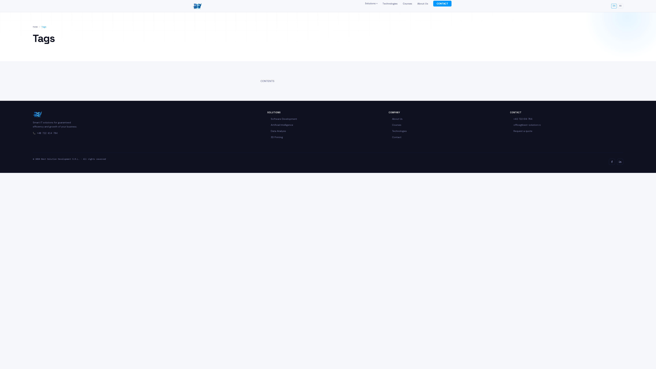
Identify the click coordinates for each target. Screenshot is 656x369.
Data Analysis (278, 131)
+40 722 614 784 (47, 133)
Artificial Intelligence (282, 124)
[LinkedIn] (620, 162)
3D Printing (277, 137)
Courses (407, 3)
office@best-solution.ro (527, 124)
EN (614, 6)
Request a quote (523, 131)
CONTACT (442, 3)
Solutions (371, 3)
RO (620, 6)
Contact (396, 137)
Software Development (284, 118)
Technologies (390, 3)
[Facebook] (612, 162)
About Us (422, 3)
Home (35, 26)
